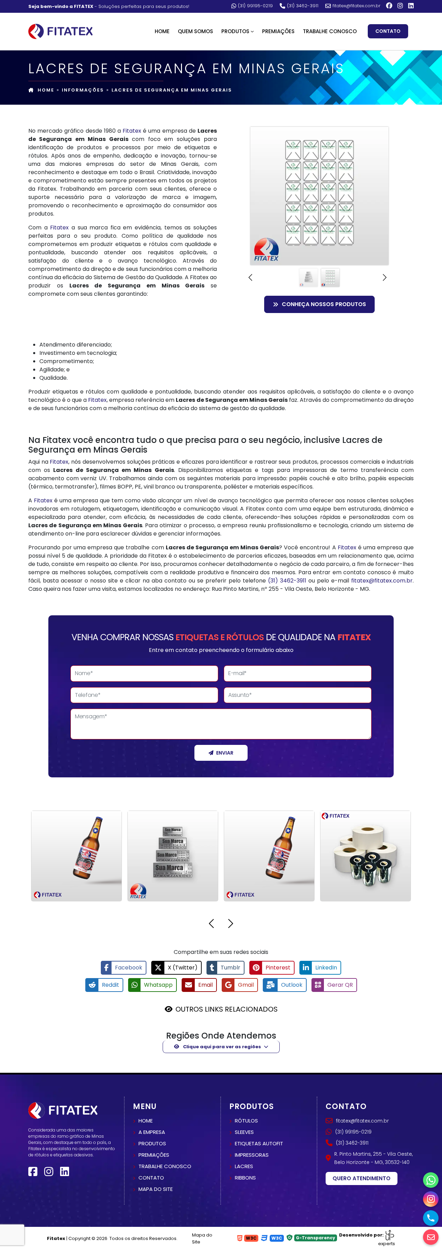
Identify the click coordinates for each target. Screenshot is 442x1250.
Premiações (278, 31)
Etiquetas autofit (259, 1143)
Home (162, 31)
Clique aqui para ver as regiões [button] (221, 1046)
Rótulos (246, 1120)
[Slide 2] (330, 277)
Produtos (152, 1143)
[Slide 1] (308, 277)
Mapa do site (155, 1189)
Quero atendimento (362, 1178)
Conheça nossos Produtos (324, 304)
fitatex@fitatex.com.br (357, 6)
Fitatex (132, 131)
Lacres (244, 1166)
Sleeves (244, 1132)
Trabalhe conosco (164, 1166)
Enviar (224, 752)
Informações (83, 90)
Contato (388, 31)
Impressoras (252, 1154)
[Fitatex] (60, 30)
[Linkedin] (411, 6)
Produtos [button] (235, 31)
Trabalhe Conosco (330, 31)
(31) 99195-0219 (255, 6)
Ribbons (245, 1177)
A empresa (151, 1132)
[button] (252, 277)
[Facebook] (389, 6)
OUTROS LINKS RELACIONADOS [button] (226, 1009)
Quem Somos (195, 31)
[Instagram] (400, 6)
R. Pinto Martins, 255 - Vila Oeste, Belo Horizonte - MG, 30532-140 (373, 1158)
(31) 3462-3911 (302, 6)
